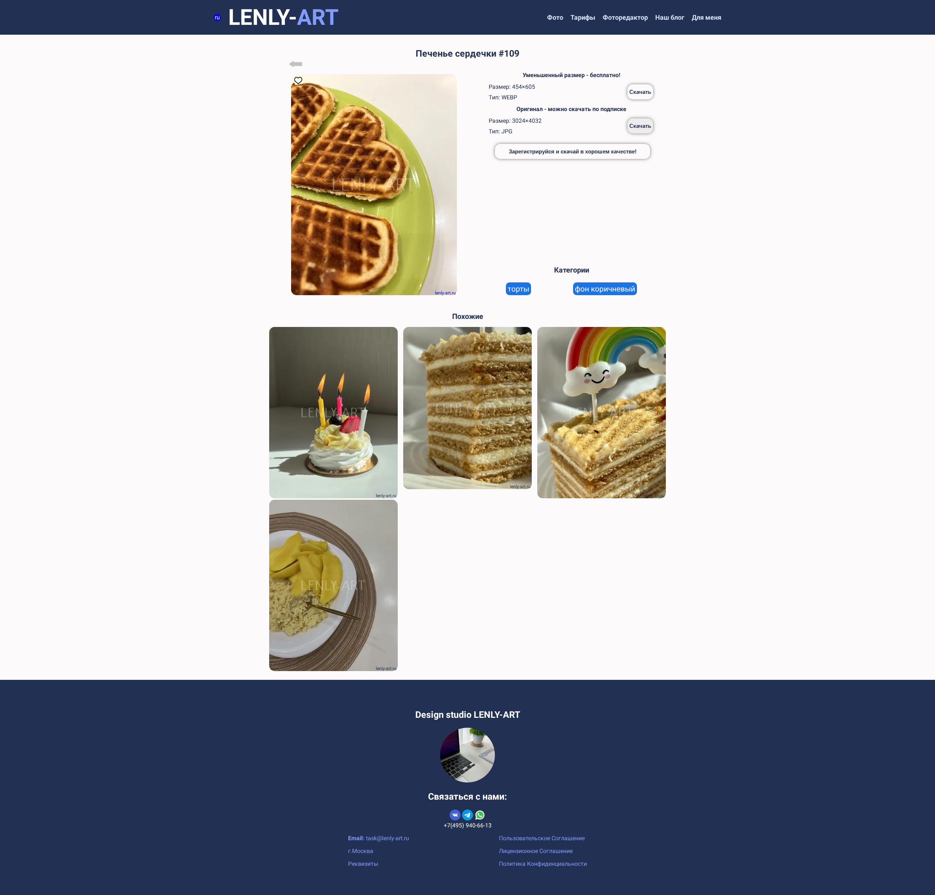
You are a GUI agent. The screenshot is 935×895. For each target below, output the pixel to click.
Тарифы (582, 17)
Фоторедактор (625, 17)
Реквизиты (363, 863)
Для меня (706, 17)
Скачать (640, 92)
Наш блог (669, 17)
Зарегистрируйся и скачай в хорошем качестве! (573, 151)
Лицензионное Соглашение (536, 851)
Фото (555, 17)
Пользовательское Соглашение (542, 838)
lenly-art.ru (445, 293)
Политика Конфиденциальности (543, 863)
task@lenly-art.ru (387, 838)
